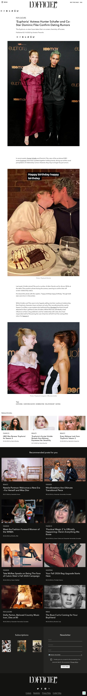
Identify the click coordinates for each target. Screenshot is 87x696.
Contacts (28, 693)
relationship (50, 404)
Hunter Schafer (32, 158)
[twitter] (12, 11)
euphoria (19, 404)
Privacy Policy (74, 662)
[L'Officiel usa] (43, 5)
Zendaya (53, 307)
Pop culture (21, 18)
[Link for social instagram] (45, 689)
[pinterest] (6, 11)
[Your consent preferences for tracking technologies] (84, 693)
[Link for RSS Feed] (49, 689)
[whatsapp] (15, 11)
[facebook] (4, 11)
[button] (41, 646)
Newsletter (36, 693)
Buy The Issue (74, 2)
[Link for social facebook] (41, 689)
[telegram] (17, 11)
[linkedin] (9, 11)
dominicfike (40, 404)
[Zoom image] (43, 222)
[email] (1, 11)
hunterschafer (29, 404)
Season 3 (25, 316)
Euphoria (23, 160)
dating (57, 404)
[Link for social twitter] (38, 689)
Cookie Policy (57, 693)
